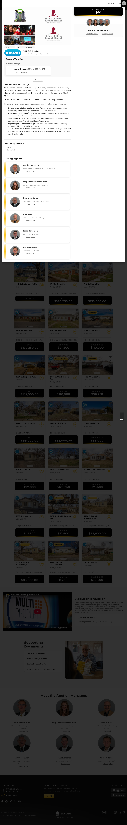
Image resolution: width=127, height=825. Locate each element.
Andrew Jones (30, 247)
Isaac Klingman (30, 231)
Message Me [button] (30, 171)
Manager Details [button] (107, 34)
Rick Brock (28, 214)
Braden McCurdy (31, 165)
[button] (38, 80)
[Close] (124, 3)
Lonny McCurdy (30, 198)
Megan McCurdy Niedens (35, 182)
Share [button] (111, 3)
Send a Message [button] (92, 34)
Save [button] (120, 3)
